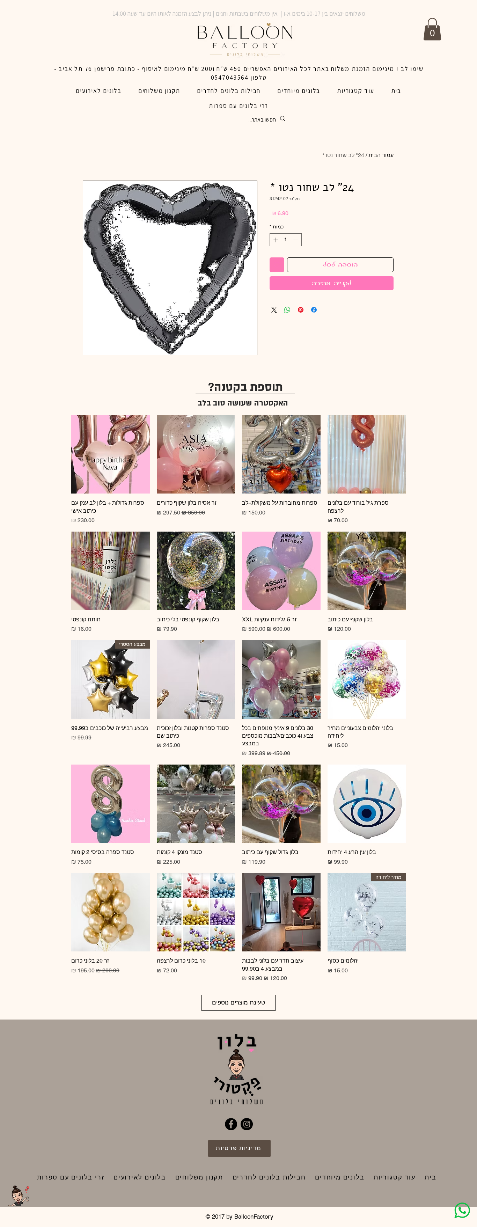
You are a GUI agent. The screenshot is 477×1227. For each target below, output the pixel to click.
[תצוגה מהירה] (367, 454)
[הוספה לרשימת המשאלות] (277, 264)
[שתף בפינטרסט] (300, 310)
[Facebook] (231, 1124)
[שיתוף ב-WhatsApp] (287, 310)
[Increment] (275, 240)
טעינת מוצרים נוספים (238, 1002)
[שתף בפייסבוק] (314, 310)
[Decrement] (296, 240)
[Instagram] (247, 1124)
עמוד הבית (381, 155)
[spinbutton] (285, 240)
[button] (432, 29)
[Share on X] (274, 310)
